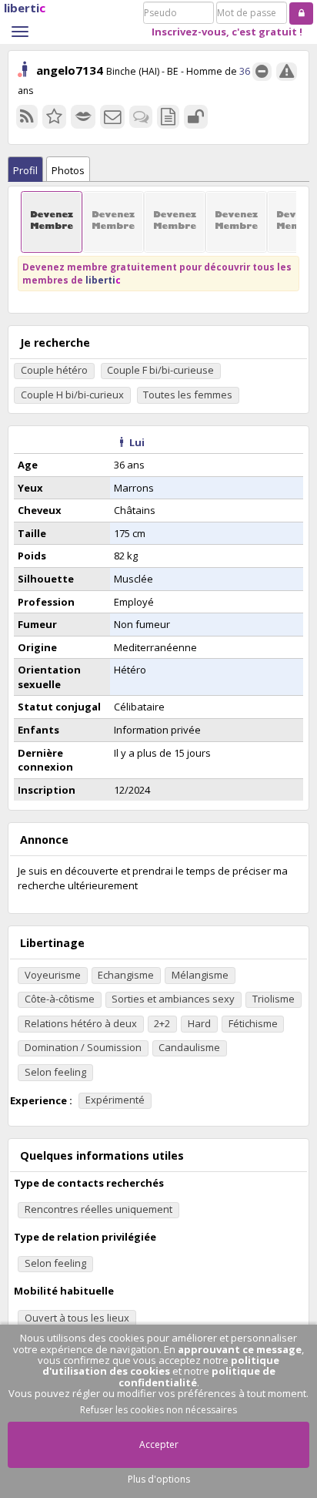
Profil (25, 170)
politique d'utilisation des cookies (161, 1365)
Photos (68, 170)
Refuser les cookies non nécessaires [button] (158, 1409)
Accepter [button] (159, 1444)
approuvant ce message (240, 1349)
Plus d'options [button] (159, 1479)
